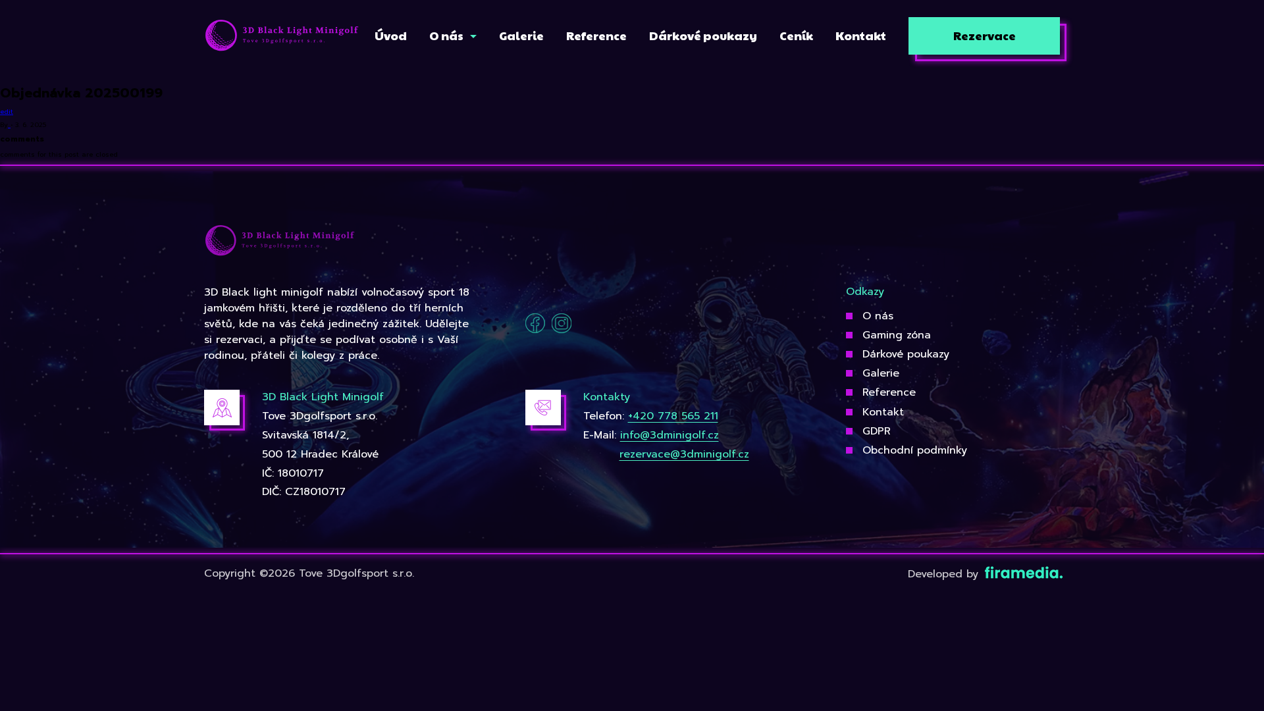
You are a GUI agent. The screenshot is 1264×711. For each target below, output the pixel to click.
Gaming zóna (896, 335)
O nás (877, 316)
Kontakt (883, 412)
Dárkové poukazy (905, 354)
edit (6, 112)
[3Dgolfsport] (281, 36)
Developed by (945, 574)
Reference (889, 392)
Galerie (880, 373)
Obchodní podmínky (914, 450)
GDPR (876, 431)
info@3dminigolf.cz (669, 435)
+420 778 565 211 (673, 416)
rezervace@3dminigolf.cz (684, 454)
